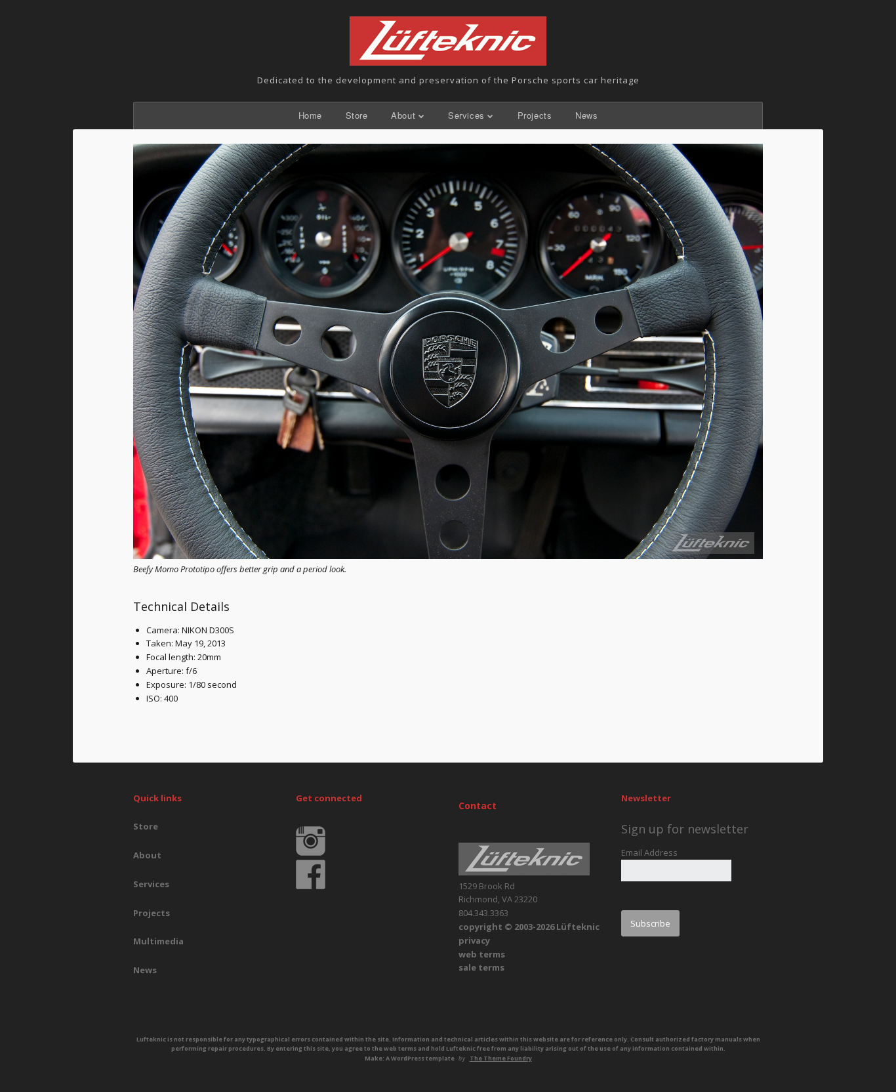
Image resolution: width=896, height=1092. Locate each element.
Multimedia (158, 941)
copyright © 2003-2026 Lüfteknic (529, 927)
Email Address (649, 852)
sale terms (481, 967)
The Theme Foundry (501, 1058)
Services (466, 115)
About (403, 115)
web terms (481, 954)
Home (310, 115)
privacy (474, 940)
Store (357, 115)
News (586, 115)
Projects (535, 115)
